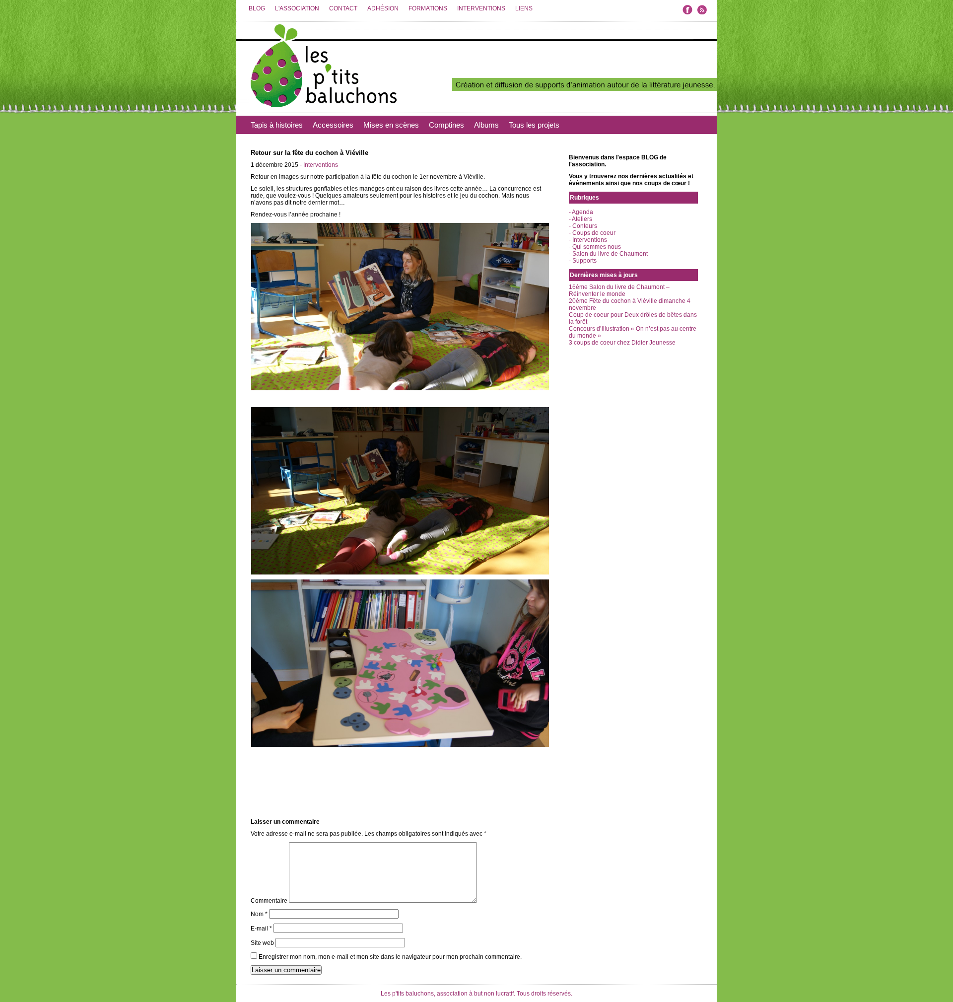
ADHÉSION (383, 8)
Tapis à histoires (277, 125)
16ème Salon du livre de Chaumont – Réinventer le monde (619, 290)
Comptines (446, 125)
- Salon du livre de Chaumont (608, 253)
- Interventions (319, 164)
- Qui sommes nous (595, 246)
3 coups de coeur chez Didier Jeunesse (622, 342)
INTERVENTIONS (481, 8)
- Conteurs (583, 225)
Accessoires (333, 125)
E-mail (261, 928)
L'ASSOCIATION (297, 8)
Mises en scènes (391, 125)
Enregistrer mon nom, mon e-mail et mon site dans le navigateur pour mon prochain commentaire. (390, 956)
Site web (262, 942)
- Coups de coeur (592, 232)
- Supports (583, 260)
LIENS (524, 8)
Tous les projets (534, 125)
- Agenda (581, 212)
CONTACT (343, 8)
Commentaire (269, 900)
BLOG (257, 8)
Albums (486, 125)
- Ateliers (580, 218)
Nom (259, 914)
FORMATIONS (427, 8)
